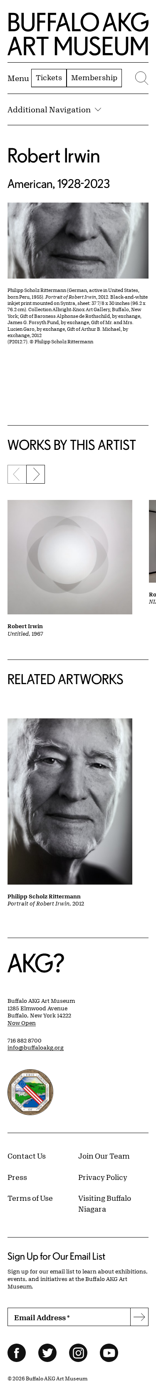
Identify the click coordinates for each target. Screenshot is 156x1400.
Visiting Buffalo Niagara (104, 1203)
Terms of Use (30, 1198)
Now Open (21, 1023)
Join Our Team (104, 1155)
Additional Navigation (49, 109)
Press (17, 1177)
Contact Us (26, 1155)
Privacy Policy (102, 1177)
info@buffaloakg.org (35, 1047)
